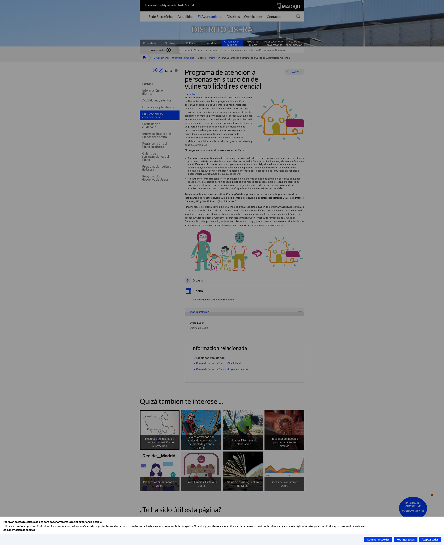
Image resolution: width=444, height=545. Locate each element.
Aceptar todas (430, 539)
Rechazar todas (405, 539)
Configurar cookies (378, 539)
